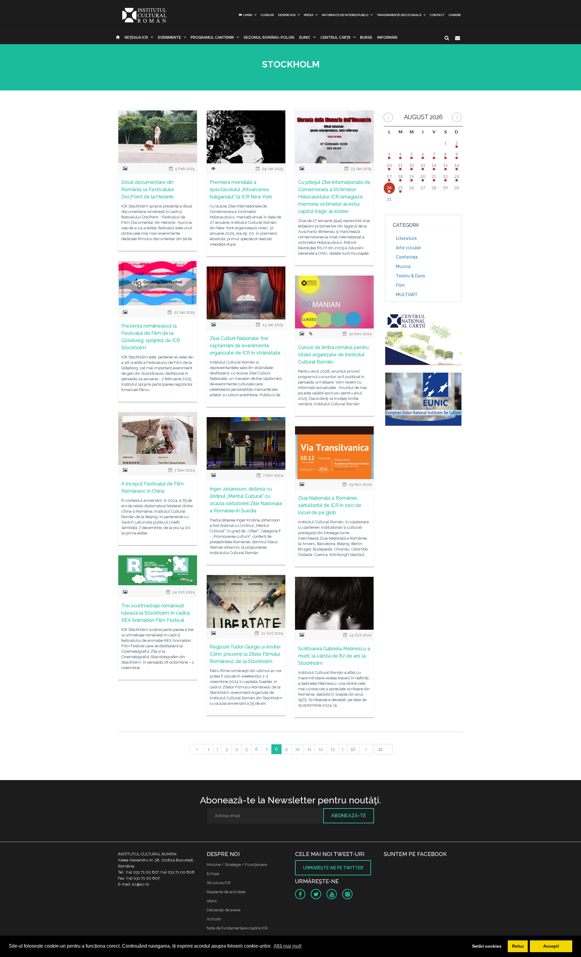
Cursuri (267, 15)
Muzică (403, 266)
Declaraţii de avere (223, 910)
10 (297, 749)
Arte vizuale (408, 247)
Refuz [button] (518, 946)
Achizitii (214, 919)
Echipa (213, 873)
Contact (437, 15)
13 (332, 749)
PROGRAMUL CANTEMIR (212, 37)
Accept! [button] (551, 946)
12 (321, 749)
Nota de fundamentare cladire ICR (237, 928)
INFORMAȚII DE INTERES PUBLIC (345, 15)
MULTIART (407, 294)
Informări (387, 37)
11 (309, 749)
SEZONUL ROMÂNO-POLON (269, 37)
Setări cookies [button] (486, 946)
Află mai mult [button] (287, 946)
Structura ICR (219, 882)
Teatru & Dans (410, 275)
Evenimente (169, 37)
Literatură (406, 238)
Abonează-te (348, 815)
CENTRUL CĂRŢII (335, 37)
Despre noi (287, 15)
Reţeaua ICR (136, 37)
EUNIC (304, 37)
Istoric (212, 901)
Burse (366, 37)
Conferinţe (407, 257)
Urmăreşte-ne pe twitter (333, 867)
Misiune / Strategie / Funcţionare (237, 864)
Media (308, 15)
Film (400, 285)
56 (353, 749)
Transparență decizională (399, 15)
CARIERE (454, 15)
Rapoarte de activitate (226, 892)
